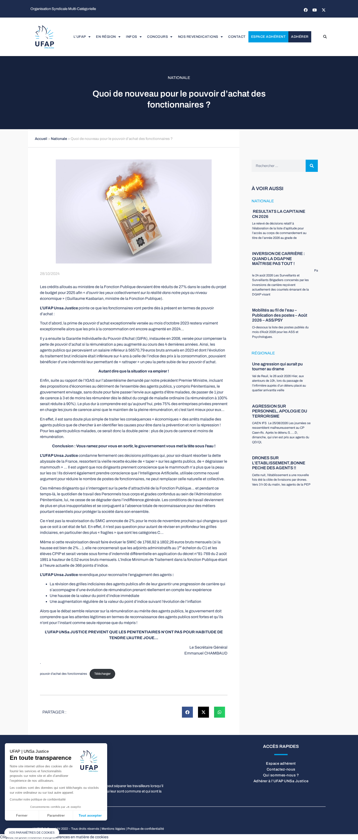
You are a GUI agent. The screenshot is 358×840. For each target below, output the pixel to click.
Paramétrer (56, 815)
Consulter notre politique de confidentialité (38, 799)
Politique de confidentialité (145, 828)
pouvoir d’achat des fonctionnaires (63, 673)
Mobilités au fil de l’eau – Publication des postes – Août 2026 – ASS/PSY (279, 315)
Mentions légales (113, 828)
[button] (325, 37)
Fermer (22, 815)
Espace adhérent (268, 37)
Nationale (179, 78)
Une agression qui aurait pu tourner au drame (277, 366)
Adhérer (300, 37)
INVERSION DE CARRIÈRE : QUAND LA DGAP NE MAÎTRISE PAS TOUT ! (278, 258)
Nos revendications (198, 37)
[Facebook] (306, 10)
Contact (237, 37)
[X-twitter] (324, 10)
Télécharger (102, 673)
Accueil (41, 139)
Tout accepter (90, 815)
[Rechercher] (312, 166)
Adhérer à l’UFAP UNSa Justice (281, 781)
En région (106, 37)
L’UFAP (80, 37)
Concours (157, 37)
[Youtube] (315, 10)
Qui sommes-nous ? (281, 775)
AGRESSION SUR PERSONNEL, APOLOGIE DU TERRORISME (279, 411)
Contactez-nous (281, 769)
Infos (131, 37)
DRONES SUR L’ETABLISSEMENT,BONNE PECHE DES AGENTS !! (278, 463)
